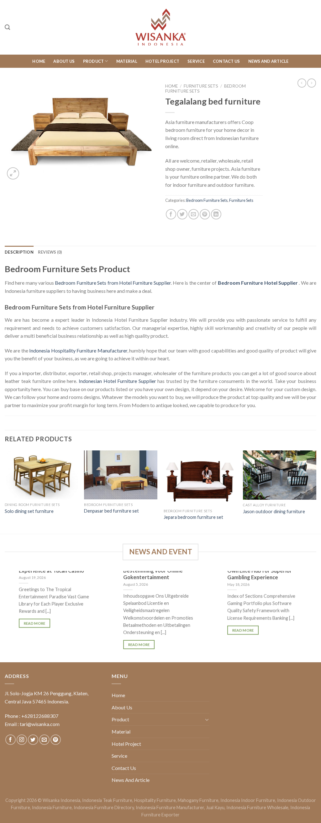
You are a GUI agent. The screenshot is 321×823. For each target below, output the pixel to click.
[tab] (19, 252)
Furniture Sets (201, 86)
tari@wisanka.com (40, 724)
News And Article (268, 61)
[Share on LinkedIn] (216, 214)
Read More (34, 623)
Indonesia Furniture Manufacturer (170, 807)
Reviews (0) (50, 252)
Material (126, 61)
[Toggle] (206, 719)
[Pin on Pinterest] (205, 214)
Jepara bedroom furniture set (193, 517)
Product (93, 61)
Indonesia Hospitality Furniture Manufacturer (78, 350)
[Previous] (5, 491)
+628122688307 (39, 716)
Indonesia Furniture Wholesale (257, 807)
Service (196, 61)
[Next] (316, 491)
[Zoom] (13, 173)
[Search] (7, 27)
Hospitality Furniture (155, 800)
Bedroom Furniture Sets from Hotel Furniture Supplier (113, 283)
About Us (64, 61)
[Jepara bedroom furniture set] (200, 477)
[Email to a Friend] (193, 214)
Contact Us (226, 61)
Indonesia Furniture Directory (104, 807)
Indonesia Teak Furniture (107, 800)
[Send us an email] (44, 739)
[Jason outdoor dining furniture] (279, 475)
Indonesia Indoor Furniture (247, 800)
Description (19, 252)
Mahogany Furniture (198, 800)
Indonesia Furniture (52, 807)
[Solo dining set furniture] (41, 474)
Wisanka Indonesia (61, 800)
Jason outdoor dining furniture (274, 511)
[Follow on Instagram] (22, 739)
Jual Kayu (215, 807)
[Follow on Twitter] (33, 739)
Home (38, 61)
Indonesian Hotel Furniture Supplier (117, 381)
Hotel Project (162, 61)
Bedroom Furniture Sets (207, 200)
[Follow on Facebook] (10, 739)
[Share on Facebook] (171, 214)
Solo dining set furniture (29, 511)
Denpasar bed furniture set (111, 511)
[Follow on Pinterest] (55, 739)
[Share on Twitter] (182, 214)
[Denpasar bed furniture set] (120, 474)
